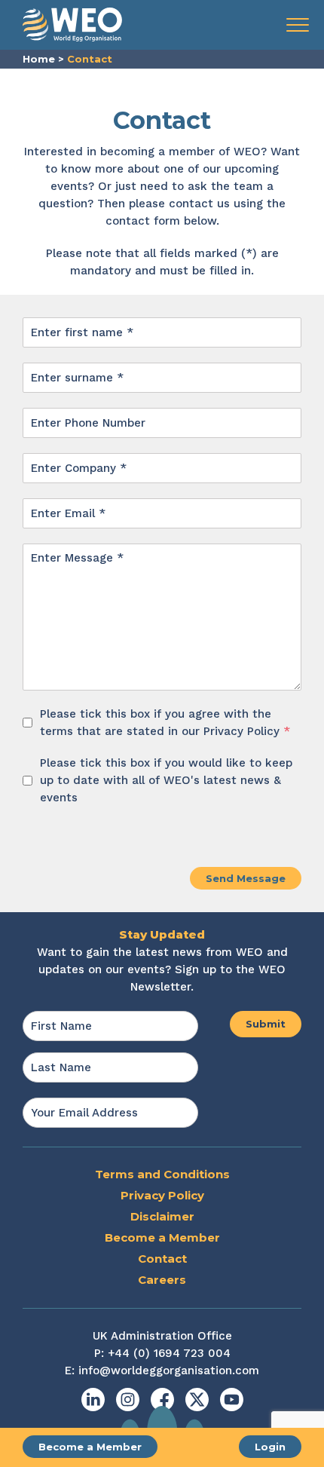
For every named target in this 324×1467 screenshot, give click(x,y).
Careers (162, 1280)
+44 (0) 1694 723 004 (169, 1353)
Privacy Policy (162, 1195)
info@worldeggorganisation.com (168, 1370)
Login (270, 1447)
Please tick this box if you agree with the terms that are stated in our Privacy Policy (165, 722)
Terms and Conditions (162, 1174)
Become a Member (90, 1447)
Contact (162, 1258)
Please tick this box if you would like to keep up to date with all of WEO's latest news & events (166, 780)
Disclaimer (162, 1216)
